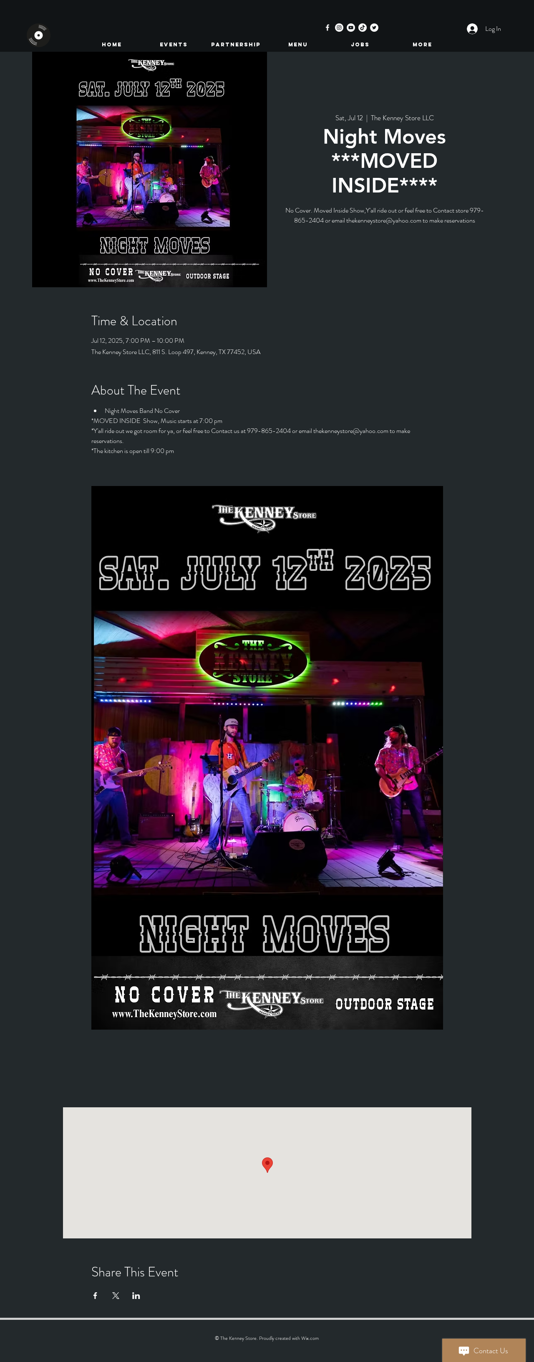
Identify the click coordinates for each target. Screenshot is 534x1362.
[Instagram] (339, 27)
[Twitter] (374, 27)
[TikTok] (362, 27)
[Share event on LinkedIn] (136, 1295)
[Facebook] (327, 27)
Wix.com (310, 1338)
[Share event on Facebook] (95, 1295)
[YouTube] (351, 27)
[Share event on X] (116, 1295)
